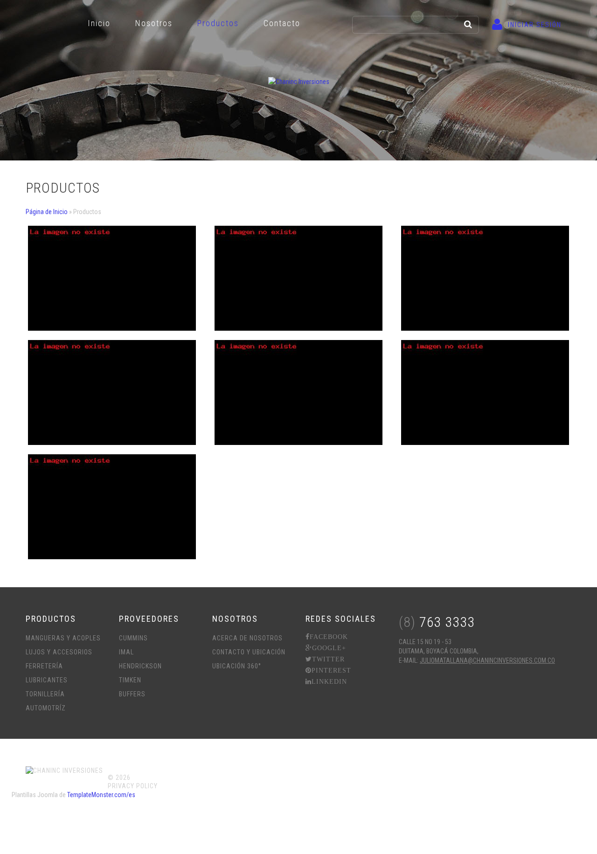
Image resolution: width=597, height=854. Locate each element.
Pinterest (331, 670)
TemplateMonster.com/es (101, 794)
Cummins (133, 638)
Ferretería (44, 666)
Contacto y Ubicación (248, 652)
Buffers (132, 694)
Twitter (328, 659)
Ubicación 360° (236, 666)
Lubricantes (47, 680)
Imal (126, 652)
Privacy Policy (133, 786)
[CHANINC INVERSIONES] (298, 81)
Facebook (329, 636)
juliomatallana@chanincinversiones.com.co (487, 660)
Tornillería (45, 694)
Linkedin (329, 681)
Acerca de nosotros (247, 638)
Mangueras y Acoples (63, 638)
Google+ (329, 648)
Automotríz (46, 708)
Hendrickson (140, 666)
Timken (130, 680)
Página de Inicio (47, 211)
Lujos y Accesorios (59, 652)
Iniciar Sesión (535, 24)
